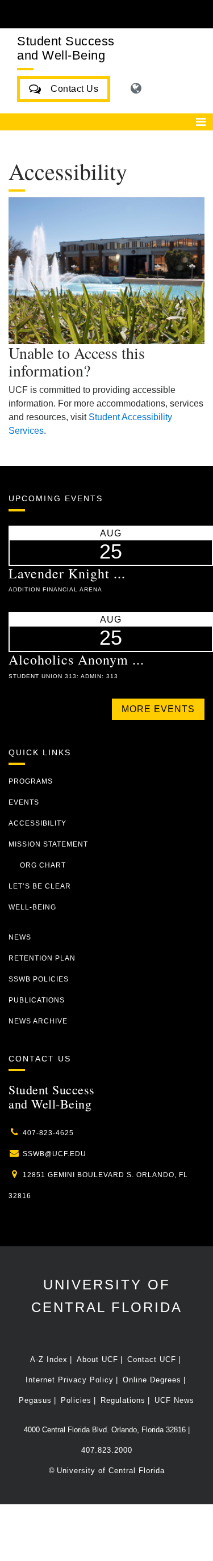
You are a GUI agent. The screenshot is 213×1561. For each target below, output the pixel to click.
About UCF (97, 1359)
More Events (158, 709)
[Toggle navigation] (201, 121)
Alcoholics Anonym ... (76, 659)
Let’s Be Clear (40, 886)
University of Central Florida (111, 1470)
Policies (76, 1400)
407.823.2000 (106, 1450)
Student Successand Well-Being (66, 48)
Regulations (123, 1400)
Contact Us (70, 89)
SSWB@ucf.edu (54, 1154)
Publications (37, 1000)
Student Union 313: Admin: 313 (63, 676)
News (20, 937)
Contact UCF (151, 1359)
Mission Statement (48, 844)
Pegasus (35, 1400)
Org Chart (43, 865)
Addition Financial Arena (55, 589)
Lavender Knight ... (67, 573)
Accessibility (37, 823)
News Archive (38, 1021)
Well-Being (32, 907)
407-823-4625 (48, 1133)
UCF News (174, 1400)
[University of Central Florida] (86, 14)
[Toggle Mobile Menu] (201, 13)
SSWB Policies (39, 979)
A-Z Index (49, 1359)
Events (24, 802)
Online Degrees (152, 1380)
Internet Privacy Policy (70, 1380)
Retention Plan (42, 958)
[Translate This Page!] (136, 88)
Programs (31, 781)
